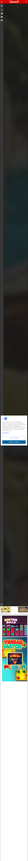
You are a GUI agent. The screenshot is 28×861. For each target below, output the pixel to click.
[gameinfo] (1, 20)
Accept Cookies (14, 442)
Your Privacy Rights (14, 438)
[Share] (1, 9)
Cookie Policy (5, 432)
